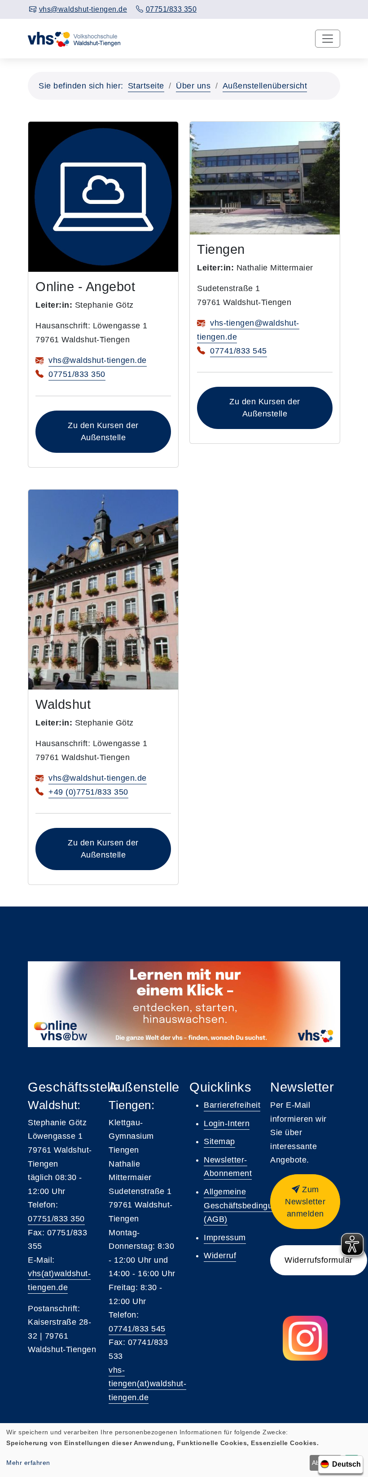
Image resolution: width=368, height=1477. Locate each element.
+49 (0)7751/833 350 (88, 791)
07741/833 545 (238, 350)
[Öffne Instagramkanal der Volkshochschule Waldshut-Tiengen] (305, 1338)
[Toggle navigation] (327, 39)
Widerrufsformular (319, 1260)
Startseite (146, 85)
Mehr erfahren (28, 1462)
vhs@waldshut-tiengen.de (97, 360)
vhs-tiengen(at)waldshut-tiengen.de (147, 1384)
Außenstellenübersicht (265, 85)
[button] (305, 1201)
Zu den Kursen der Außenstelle (103, 431)
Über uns (193, 85)
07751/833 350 (76, 374)
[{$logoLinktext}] (75, 39)
